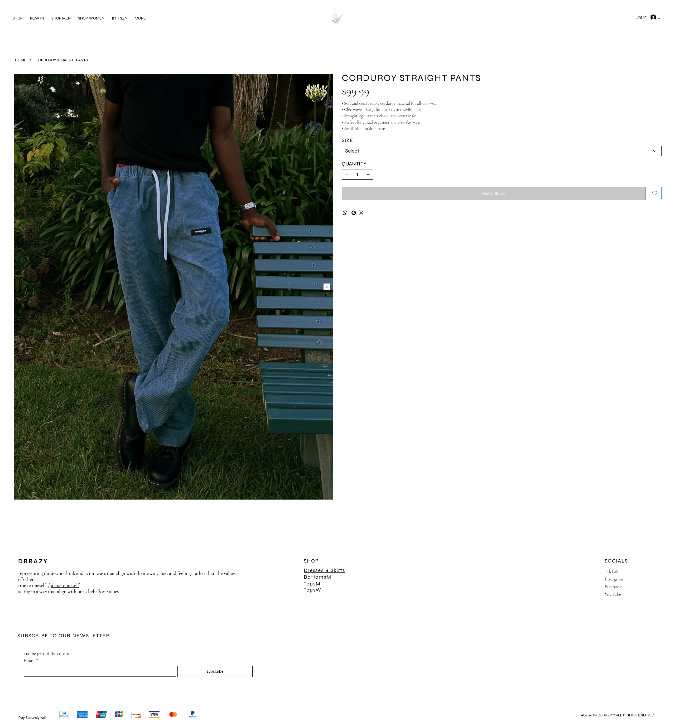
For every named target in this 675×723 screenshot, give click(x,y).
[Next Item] (327, 287)
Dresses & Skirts (324, 570)
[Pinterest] (353, 212)
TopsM (312, 584)
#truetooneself (65, 585)
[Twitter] (361, 212)
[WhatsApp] (345, 212)
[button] (140, 18)
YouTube (613, 594)
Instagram (614, 579)
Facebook (613, 586)
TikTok (612, 571)
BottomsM (317, 577)
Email (31, 660)
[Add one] (368, 174)
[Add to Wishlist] (655, 193)
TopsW (313, 590)
